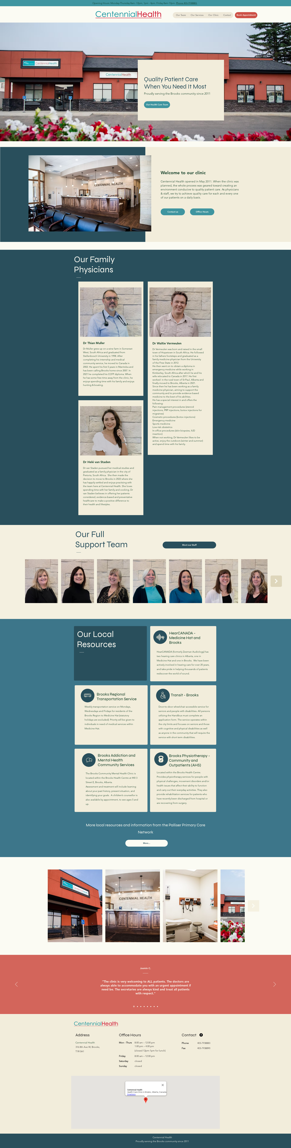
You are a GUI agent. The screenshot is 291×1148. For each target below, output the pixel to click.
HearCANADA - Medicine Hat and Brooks (184, 638)
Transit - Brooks (185, 695)
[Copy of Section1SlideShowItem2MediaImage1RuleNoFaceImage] (144, 1006)
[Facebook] (201, 1035)
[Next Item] (276, 581)
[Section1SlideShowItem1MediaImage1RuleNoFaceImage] (133, 1006)
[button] (197, 15)
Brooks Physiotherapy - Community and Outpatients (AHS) (189, 760)
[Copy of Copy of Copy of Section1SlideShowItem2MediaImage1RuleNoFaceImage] (150, 1006)
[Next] (274, 984)
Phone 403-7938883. (186, 3)
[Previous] (16, 984)
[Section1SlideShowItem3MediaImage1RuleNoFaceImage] (140, 1006)
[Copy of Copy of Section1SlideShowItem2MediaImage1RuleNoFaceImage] (147, 1006)
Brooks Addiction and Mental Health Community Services (116, 760)
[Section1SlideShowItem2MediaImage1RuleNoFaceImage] (137, 1006)
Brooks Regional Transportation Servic (115, 696)
